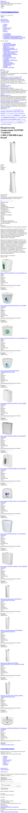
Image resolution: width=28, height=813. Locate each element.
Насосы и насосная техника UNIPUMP (10, 101)
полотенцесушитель (13, 113)
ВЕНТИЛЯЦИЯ (7, 55)
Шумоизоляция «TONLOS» (7, 88)
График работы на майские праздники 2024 (11, 78)
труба (2, 121)
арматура (13, 110)
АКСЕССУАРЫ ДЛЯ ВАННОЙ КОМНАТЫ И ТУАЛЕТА (10, 52)
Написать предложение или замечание (9, 807)
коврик (3, 111)
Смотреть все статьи (5, 107)
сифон (2, 117)
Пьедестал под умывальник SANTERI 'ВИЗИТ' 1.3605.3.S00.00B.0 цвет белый (12, 631)
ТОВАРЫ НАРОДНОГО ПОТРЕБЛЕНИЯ (9, 64)
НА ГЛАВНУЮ (7, 33)
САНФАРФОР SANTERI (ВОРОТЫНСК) (13, 38)
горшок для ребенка (8, 122)
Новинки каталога (7, 27)
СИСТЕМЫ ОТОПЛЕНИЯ (9, 44)
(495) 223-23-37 (4, 19)
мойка (6, 115)
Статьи (5, 26)
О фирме (5, 24)
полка (2, 122)
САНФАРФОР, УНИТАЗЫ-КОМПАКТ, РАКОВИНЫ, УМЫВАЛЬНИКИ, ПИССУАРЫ (14, 37)
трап (24, 122)
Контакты (5, 31)
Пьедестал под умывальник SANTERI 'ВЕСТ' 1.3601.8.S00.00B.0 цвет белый (11, 599)
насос (14, 120)
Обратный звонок (5, 20)
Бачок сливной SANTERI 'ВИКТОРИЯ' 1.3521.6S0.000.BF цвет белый (10, 371)
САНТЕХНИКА (7, 35)
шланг (19, 119)
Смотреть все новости (6, 85)
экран (22, 110)
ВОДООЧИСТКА (7, 56)
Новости (5, 25)
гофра (8, 115)
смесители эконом (6, 124)
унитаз (20, 122)
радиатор (15, 122)
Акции (4, 30)
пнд (5, 120)
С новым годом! (4, 72)
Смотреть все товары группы (7, 744)
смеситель (9, 111)
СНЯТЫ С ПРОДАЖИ (8, 67)
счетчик (17, 117)
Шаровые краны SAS (5, 95)
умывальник (23, 119)
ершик (24, 115)
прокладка (18, 110)
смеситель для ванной (9, 119)
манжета (6, 113)
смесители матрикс (8, 110)
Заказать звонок (4, 788)
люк (21, 115)
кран (7, 120)
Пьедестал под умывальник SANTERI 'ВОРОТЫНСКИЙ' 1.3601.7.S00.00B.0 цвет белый (12, 663)
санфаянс (16, 115)
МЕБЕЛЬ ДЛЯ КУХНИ (8, 48)
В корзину (3, 205)
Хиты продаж (6, 29)
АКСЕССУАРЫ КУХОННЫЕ (10, 54)
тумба (25, 120)
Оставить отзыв (4, 805)
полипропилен (23, 117)
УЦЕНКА (5, 66)
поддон (11, 115)
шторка (13, 117)
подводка (6, 117)
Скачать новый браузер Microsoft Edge (9, 811)
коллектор (3, 110)
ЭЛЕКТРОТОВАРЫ (8, 62)
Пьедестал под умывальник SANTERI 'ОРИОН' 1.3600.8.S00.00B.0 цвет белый (12, 696)
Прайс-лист (6, 763)
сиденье (19, 121)
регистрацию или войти (6, 198)
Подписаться (3, 778)
